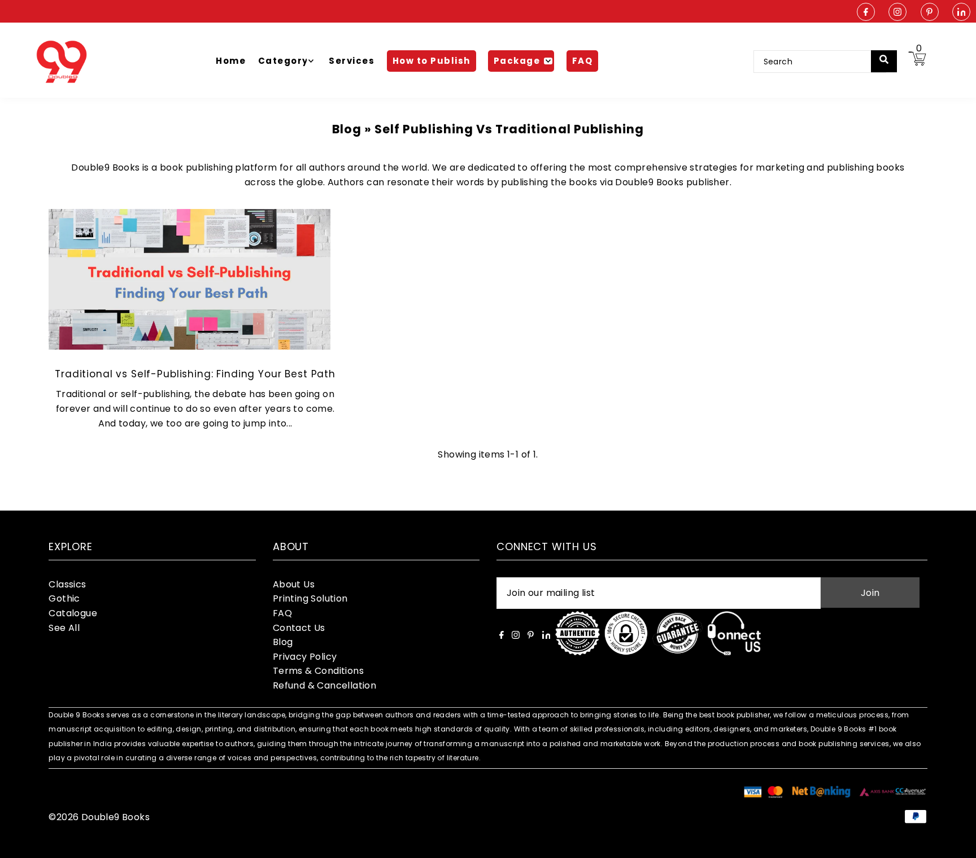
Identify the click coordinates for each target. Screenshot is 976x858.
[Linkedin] (961, 12)
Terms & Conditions (318, 670)
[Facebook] (865, 12)
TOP (956, 843)
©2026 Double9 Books (99, 817)
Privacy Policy (305, 656)
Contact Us (299, 627)
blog (346, 129)
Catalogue (73, 613)
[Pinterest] (929, 12)
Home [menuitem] (231, 61)
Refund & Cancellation (324, 685)
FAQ (282, 613)
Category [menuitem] (283, 61)
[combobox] (819, 61)
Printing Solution (310, 598)
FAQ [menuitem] (582, 61)
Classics (67, 584)
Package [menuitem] (517, 61)
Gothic (64, 598)
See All (64, 627)
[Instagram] (897, 12)
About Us (294, 584)
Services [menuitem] (351, 61)
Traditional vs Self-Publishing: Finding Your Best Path (195, 374)
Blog (283, 641)
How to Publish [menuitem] (431, 61)
